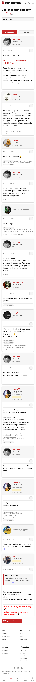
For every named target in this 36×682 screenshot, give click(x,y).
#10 (4, 405)
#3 (4, 152)
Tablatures (5, 634)
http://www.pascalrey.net (11, 434)
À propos (23, 650)
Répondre (10, 32)
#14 (4, 569)
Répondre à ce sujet (13, 621)
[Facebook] (14, 668)
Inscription (5, 653)
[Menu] (33, 3)
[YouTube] (22, 668)
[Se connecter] (29, 3)
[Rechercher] (25, 3)
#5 (4, 219)
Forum (22, 634)
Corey (15, 140)
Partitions (5, 639)
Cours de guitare (8, 636)
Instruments (6, 642)
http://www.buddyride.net (11, 435)
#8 (4, 324)
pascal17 (16, 389)
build (14, 94)
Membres (23, 636)
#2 (4, 106)
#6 (4, 253)
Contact (23, 653)
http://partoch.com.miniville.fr (12, 611)
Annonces (23, 639)
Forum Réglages (7, 13)
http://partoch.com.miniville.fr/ (13, 234)
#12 (4, 498)
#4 (4, 183)
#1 (4, 51)
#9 (4, 368)
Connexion (5, 650)
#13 (4, 539)
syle (14, 556)
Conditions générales (23, 657)
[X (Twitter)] (18, 668)
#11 (4, 461)
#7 (4, 293)
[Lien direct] (31, 50)
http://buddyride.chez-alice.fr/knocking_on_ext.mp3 (12, 438)
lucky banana (18, 313)
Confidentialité (25, 661)
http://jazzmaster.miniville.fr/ (12, 130)
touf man (16, 39)
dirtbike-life (17, 282)
